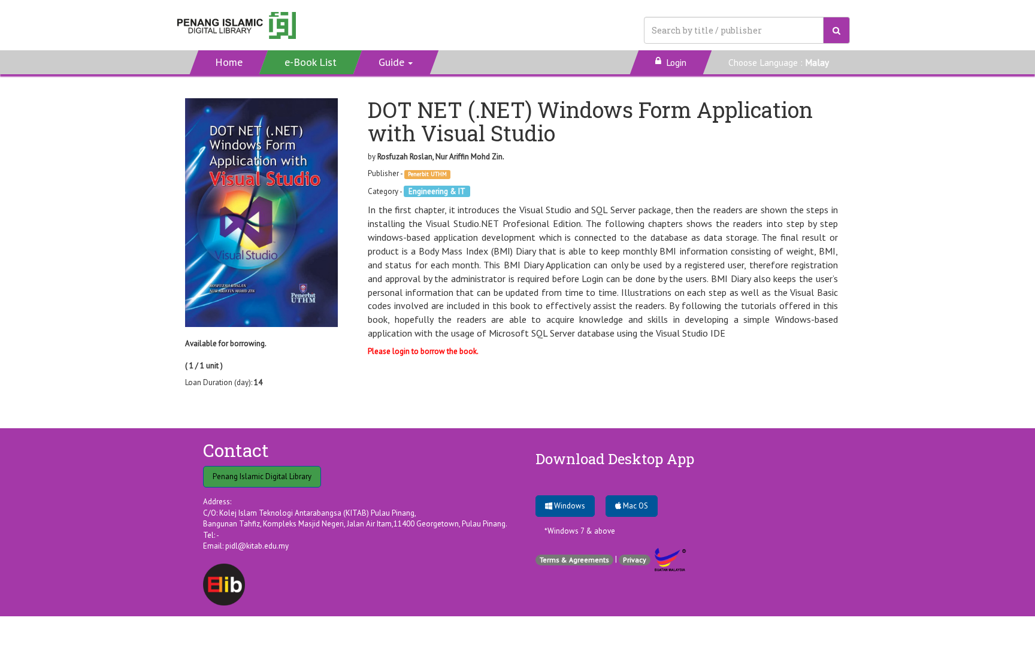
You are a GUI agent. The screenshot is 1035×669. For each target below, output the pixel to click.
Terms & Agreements (574, 559)
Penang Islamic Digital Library (262, 476)
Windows (568, 506)
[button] (396, 62)
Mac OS (634, 506)
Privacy (634, 559)
